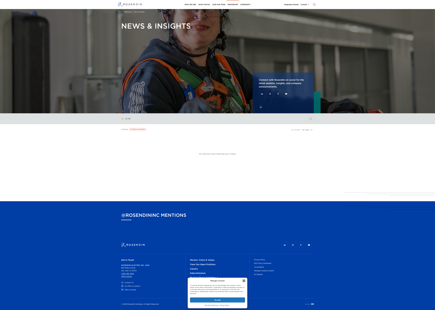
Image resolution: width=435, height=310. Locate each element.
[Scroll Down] (261, 107)
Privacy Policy (224, 305)
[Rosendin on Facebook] (278, 94)
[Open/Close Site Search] (314, 4)
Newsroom (128, 12)
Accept (217, 300)
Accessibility (259, 267)
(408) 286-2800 (127, 273)
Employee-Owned (291, 4)
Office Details (126, 276)
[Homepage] (130, 4)
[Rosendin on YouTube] (286, 94)
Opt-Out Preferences (212, 305)
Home (120, 12)
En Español (258, 274)
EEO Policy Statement (262, 263)
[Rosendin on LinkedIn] (262, 94)
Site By (308, 304)
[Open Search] (310, 119)
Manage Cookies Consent (264, 271)
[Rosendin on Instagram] (270, 94)
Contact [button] (304, 4)
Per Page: (305, 130)
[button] (244, 281)
